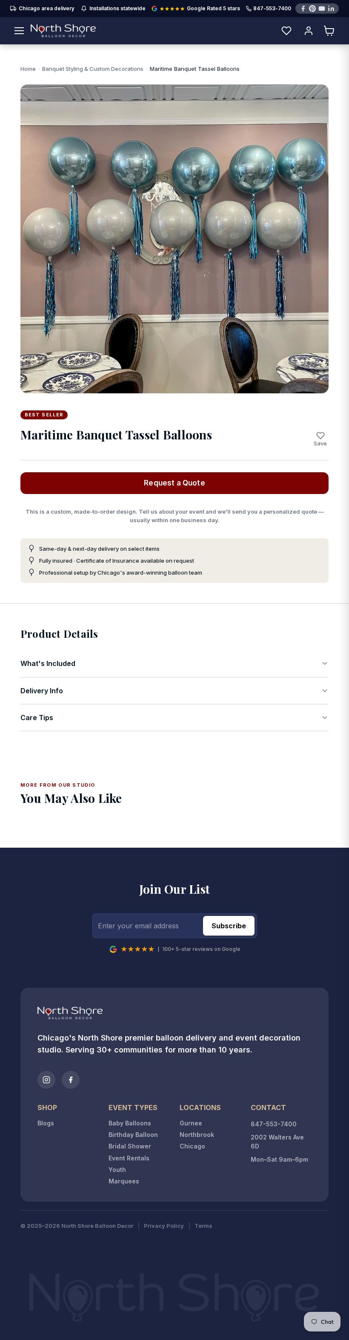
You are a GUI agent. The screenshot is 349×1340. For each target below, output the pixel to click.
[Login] (309, 30)
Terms (203, 1226)
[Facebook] (303, 8)
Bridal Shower (130, 1146)
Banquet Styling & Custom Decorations (92, 68)
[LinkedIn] (331, 8)
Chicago (192, 1146)
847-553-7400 (272, 9)
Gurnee (191, 1123)
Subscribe (229, 925)
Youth (117, 1169)
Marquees (124, 1181)
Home (28, 68)
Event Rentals (129, 1158)
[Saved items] (286, 30)
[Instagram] (46, 1080)
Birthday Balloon (133, 1134)
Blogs (45, 1123)
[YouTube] (321, 8)
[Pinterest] (312, 8)
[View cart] (329, 30)
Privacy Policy (164, 1226)
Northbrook (197, 1134)
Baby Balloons (130, 1123)
